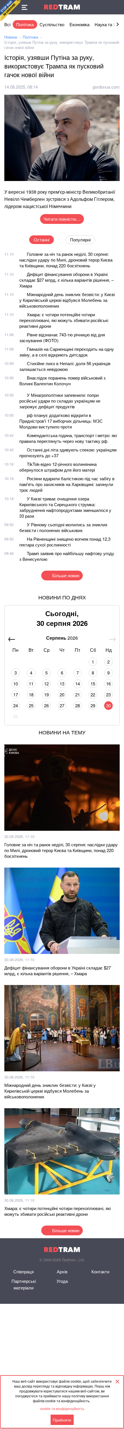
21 (77, 694)
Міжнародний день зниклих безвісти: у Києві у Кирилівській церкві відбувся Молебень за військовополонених (67, 300)
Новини (10, 37)
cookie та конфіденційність (62, 1408)
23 (108, 694)
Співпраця (23, 1271)
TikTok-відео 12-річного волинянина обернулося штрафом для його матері (58, 467)
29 (93, 705)
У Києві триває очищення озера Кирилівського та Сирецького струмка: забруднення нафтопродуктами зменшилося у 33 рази (65, 507)
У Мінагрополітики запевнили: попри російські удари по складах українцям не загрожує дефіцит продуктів (59, 400)
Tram (62, 7)
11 (31, 684)
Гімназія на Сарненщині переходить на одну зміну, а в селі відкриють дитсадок (66, 352)
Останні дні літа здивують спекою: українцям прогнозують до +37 (68, 452)
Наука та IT (106, 24)
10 (15, 684)
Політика (25, 24)
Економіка (79, 24)
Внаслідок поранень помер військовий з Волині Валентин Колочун (62, 380)
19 (46, 694)
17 (15, 694)
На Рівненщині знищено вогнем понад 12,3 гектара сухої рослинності (64, 542)
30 (108, 705)
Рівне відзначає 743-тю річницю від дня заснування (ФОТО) (62, 337)
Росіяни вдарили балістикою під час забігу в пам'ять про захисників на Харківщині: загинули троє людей (66, 484)
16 (108, 684)
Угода (62, 1281)
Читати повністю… (62, 219)
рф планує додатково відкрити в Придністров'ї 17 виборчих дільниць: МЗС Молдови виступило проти (61, 421)
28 (77, 705)
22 (93, 694)
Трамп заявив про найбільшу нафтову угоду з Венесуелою (66, 556)
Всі (7, 24)
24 (15, 705)
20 (62, 694)
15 (93, 684)
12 (46, 684)
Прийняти (62, 1420)
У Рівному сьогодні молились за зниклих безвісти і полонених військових (63, 527)
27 (62, 705)
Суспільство (52, 24)
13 (62, 684)
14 (77, 684)
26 (46, 705)
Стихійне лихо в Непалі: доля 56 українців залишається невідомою (64, 366)
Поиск (116, 7)
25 (31, 705)
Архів (62, 1271)
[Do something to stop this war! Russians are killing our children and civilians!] (10, 10)
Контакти (100, 1271)
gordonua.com (106, 87)
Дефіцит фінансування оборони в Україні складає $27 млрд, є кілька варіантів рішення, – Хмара (66, 280)
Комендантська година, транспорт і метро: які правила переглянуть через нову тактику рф (68, 438)
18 (31, 694)
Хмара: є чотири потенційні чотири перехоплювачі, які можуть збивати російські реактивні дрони (63, 320)
